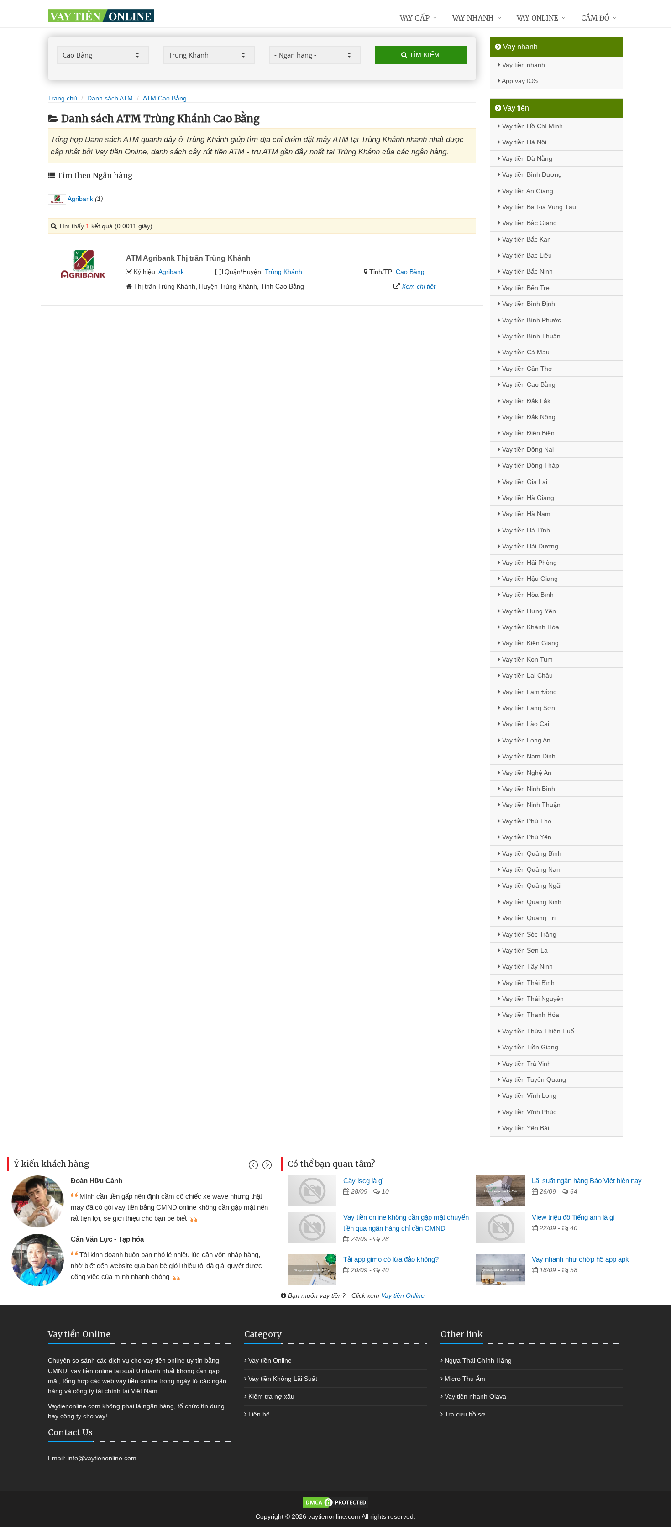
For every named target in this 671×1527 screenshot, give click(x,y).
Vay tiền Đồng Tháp (529, 465)
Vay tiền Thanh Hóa (529, 1014)
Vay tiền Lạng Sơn (527, 707)
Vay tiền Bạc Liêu (526, 255)
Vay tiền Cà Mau (525, 352)
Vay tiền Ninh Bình (527, 788)
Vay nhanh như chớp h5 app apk (580, 1259)
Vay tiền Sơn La (524, 950)
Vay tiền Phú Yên (525, 837)
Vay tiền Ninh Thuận (530, 804)
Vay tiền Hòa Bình (527, 594)
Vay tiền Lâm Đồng (528, 691)
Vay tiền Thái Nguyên (532, 998)
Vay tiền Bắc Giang (528, 222)
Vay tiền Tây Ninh (526, 966)
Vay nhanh (473, 18)
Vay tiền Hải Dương (529, 546)
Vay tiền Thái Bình (527, 982)
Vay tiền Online (403, 1295)
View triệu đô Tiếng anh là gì (573, 1217)
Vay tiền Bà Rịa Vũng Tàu (538, 207)
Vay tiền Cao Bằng (528, 384)
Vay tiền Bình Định (527, 303)
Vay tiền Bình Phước (530, 320)
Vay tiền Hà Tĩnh (525, 530)
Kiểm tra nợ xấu (271, 1396)
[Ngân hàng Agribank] (83, 263)
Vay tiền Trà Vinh (525, 1063)
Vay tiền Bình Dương (531, 174)
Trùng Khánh (283, 271)
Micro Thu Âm (465, 1378)
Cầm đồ (595, 18)
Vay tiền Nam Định (528, 756)
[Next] (266, 1167)
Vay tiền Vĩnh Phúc (528, 1112)
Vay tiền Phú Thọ (525, 821)
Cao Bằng (410, 271)
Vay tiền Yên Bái (524, 1128)
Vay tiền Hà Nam (525, 513)
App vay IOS (519, 80)
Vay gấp (415, 18)
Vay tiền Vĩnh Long (528, 1095)
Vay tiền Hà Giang (527, 497)
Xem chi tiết (418, 286)
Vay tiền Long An (525, 740)
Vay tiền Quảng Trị (528, 917)
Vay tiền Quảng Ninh (530, 902)
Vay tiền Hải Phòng (528, 562)
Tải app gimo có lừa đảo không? (391, 1259)
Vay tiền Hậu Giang (529, 578)
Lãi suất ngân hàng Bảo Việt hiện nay (587, 1181)
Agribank (79, 198)
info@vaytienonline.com (102, 1458)
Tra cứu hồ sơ (465, 1414)
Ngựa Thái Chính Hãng (478, 1360)
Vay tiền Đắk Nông (528, 417)
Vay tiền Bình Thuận (530, 336)
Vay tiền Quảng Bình (530, 853)
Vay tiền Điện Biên (527, 433)
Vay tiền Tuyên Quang (533, 1079)
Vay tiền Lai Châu (526, 675)
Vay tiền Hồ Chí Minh (531, 126)
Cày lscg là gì (363, 1181)
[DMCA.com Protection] (335, 1502)
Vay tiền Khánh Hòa (529, 627)
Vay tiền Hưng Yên (528, 611)
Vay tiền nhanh (522, 64)
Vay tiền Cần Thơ (526, 368)
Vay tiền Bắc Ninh (526, 271)
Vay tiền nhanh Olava (475, 1396)
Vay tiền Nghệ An (525, 772)
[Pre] (254, 1167)
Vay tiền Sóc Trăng (528, 934)
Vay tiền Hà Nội (523, 142)
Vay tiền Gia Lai (523, 481)
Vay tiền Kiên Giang (529, 643)
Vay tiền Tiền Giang (529, 1047)
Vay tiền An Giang (526, 191)
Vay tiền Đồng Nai (527, 449)
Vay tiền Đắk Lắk (525, 401)
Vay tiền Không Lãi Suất (282, 1378)
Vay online (537, 18)
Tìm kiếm (424, 54)
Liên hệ (259, 1414)
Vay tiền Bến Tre (525, 287)
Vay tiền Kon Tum (526, 659)
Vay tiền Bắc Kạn (525, 239)
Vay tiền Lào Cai (524, 723)
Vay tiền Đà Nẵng (526, 158)
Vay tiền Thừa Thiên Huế (537, 1031)
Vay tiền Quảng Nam (531, 869)
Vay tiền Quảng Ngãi (530, 885)
